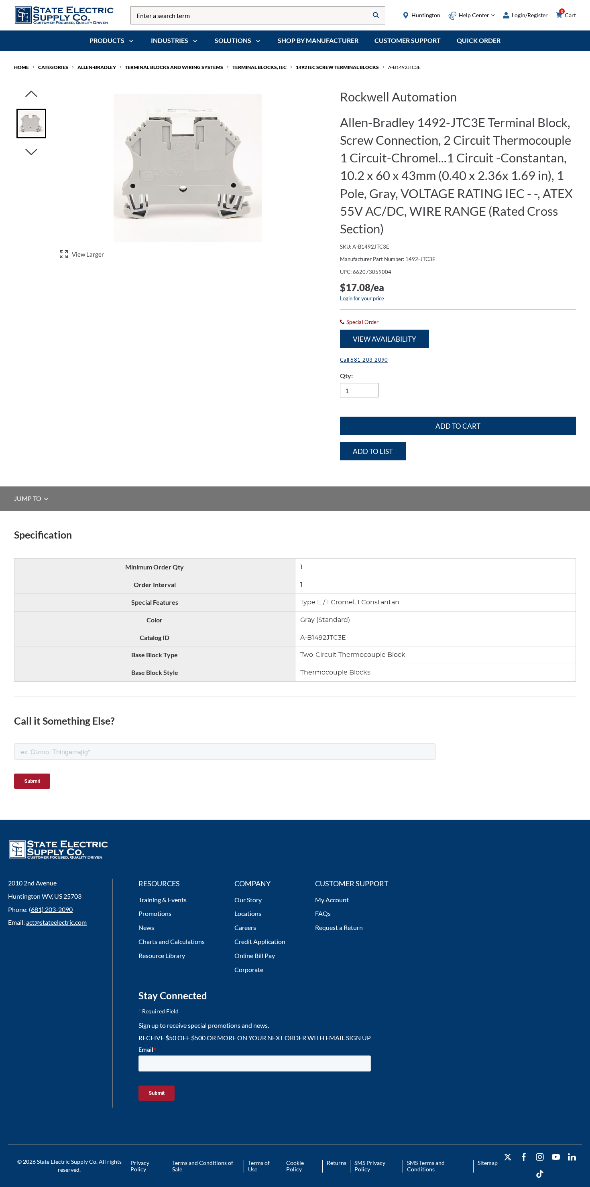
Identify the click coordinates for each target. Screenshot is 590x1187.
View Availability (384, 339)
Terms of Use (259, 1166)
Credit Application (259, 941)
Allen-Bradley (96, 67)
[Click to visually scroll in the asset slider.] (31, 94)
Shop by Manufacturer (318, 40)
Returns (336, 1162)
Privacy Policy (139, 1166)
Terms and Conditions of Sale (202, 1166)
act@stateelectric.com (56, 922)
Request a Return (339, 927)
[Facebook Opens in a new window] (524, 1157)
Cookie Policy (295, 1166)
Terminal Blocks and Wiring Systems (174, 67)
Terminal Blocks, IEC (259, 67)
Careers (245, 927)
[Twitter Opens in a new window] (508, 1157)
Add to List (373, 451)
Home (21, 67)
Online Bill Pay (254, 955)
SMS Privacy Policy (369, 1166)
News (146, 927)
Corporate (248, 969)
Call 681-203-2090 (364, 360)
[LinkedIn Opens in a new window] (572, 1157)
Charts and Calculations (171, 941)
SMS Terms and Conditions (426, 1166)
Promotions (154, 913)
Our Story (248, 899)
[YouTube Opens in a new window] (556, 1157)
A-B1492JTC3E (404, 67)
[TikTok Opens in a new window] (540, 1174)
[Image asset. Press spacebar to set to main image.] (31, 123)
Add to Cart (457, 426)
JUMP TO (28, 498)
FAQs (323, 913)
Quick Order (478, 40)
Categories (53, 67)
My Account (332, 899)
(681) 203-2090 (51, 909)
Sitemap (488, 1162)
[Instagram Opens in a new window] (540, 1157)
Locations (247, 913)
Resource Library (161, 955)
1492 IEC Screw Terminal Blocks (337, 67)
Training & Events (162, 899)
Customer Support (407, 40)
